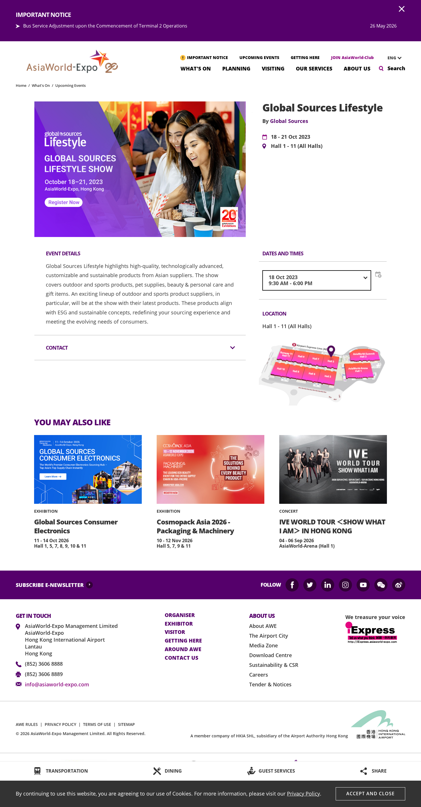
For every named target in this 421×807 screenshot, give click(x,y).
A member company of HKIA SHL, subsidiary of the (269, 736)
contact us (181, 658)
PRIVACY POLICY (60, 724)
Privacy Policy (303, 793)
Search (396, 68)
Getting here (183, 641)
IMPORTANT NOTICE (207, 57)
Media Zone (263, 645)
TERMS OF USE (97, 724)
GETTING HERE (305, 57)
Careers (258, 674)
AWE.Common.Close (401, 9)
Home (21, 85)
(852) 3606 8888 (44, 663)
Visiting (273, 68)
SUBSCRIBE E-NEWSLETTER (50, 584)
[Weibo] (398, 584)
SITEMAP (126, 724)
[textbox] (316, 280)
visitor (175, 632)
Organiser (180, 615)
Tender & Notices (270, 684)
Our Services (314, 68)
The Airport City (268, 635)
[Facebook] (292, 584)
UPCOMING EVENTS (259, 57)
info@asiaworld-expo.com (57, 684)
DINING (173, 771)
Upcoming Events (70, 85)
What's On (195, 68)
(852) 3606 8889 (44, 674)
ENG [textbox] (391, 57)
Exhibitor (179, 624)
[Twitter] (309, 584)
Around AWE (183, 649)
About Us (357, 68)
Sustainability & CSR (273, 664)
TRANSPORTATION (67, 771)
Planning (236, 68)
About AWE (263, 625)
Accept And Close (370, 793)
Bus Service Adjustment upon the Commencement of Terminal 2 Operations (105, 26)
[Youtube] (363, 584)
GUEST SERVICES (277, 771)
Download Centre (270, 655)
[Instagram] (345, 584)
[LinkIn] (327, 584)
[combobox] (392, 58)
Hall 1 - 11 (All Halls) (296, 146)
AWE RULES (27, 724)
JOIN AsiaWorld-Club (352, 57)
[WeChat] (380, 584)
